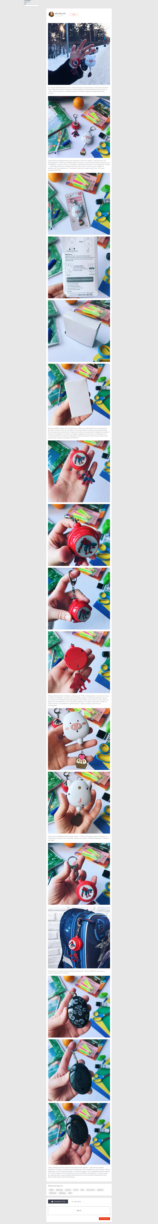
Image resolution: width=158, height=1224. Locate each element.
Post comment (104, 1218)
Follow (74, 14)
